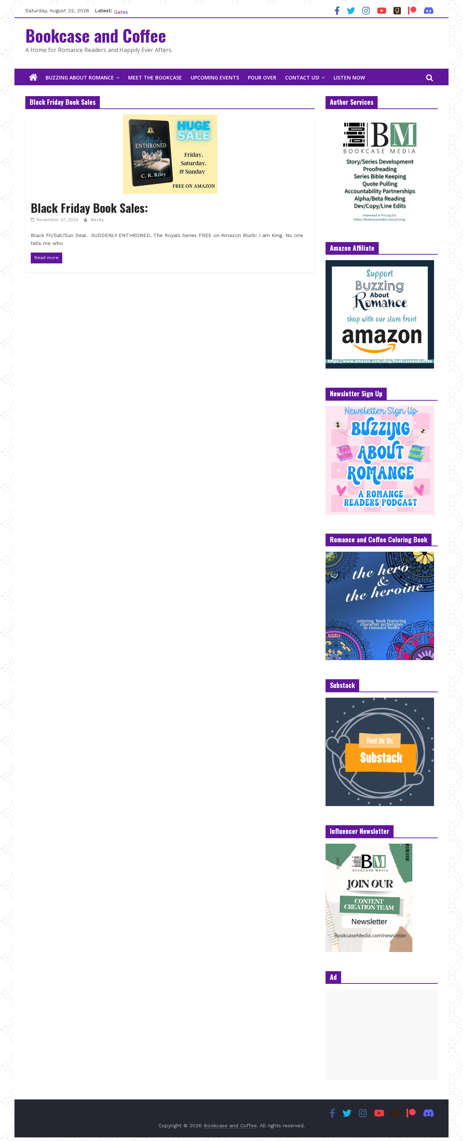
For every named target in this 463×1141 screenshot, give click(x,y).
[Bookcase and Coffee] (33, 77)
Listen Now (349, 77)
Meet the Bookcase (155, 77)
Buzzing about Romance (80, 77)
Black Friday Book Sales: (89, 207)
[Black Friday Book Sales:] (170, 119)
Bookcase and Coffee (95, 35)
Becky (97, 219)
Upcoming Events (215, 77)
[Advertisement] (382, 1034)
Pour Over (262, 77)
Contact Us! (302, 77)
